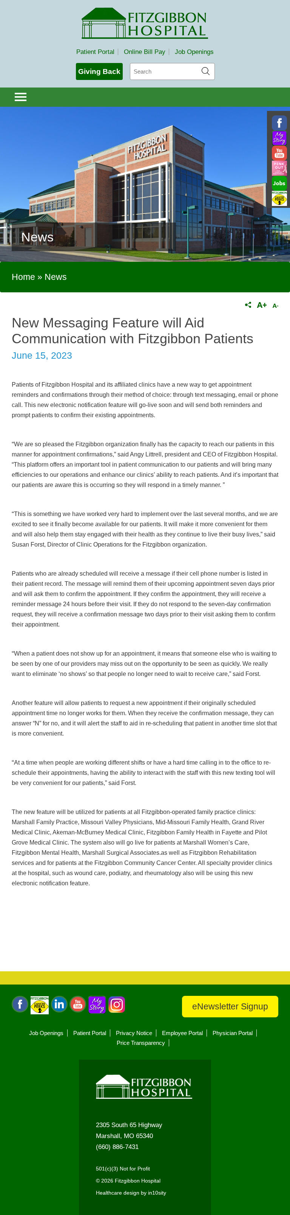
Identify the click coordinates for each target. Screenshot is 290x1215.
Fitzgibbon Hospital (145, 23)
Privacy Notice (134, 1033)
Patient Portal (95, 51)
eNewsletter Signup (230, 1006)
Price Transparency (141, 1043)
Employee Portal (182, 1033)
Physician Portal (233, 1033)
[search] (172, 71)
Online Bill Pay (144, 51)
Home (23, 277)
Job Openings (194, 51)
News (56, 277)
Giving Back (99, 71)
